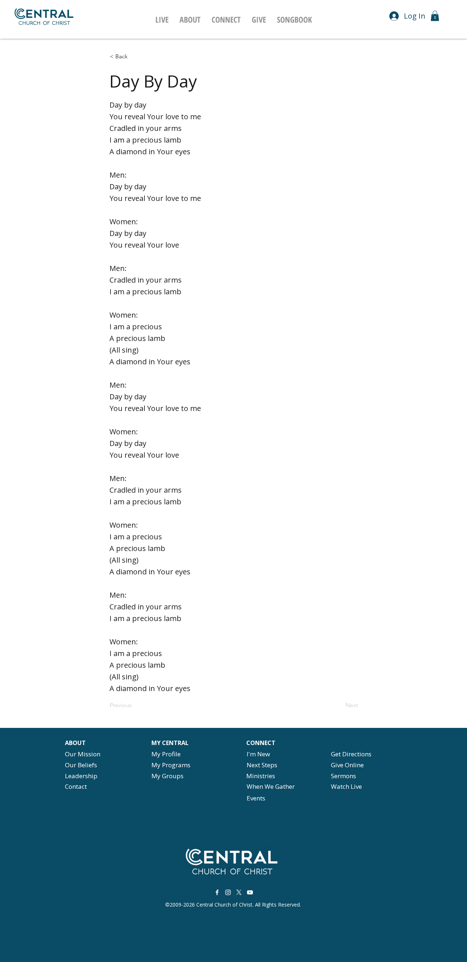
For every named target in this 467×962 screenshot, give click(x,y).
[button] (190, 19)
